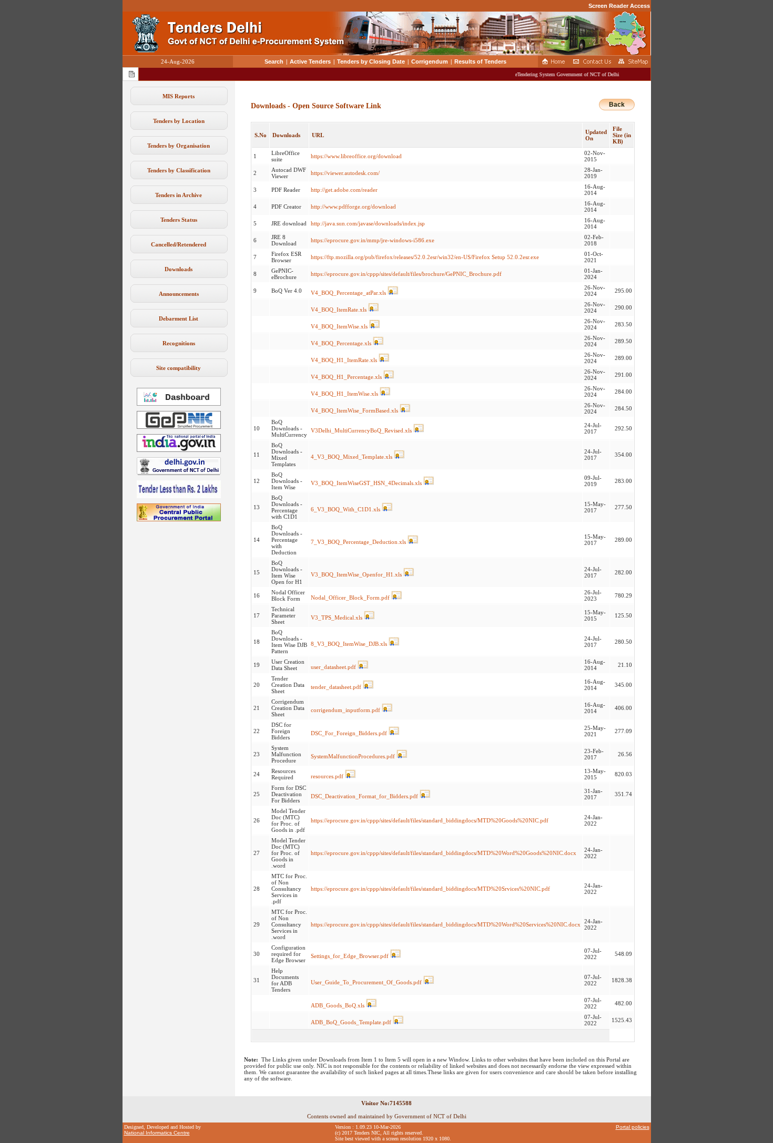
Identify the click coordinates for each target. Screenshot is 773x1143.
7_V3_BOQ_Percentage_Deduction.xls (358, 542)
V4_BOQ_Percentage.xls (341, 343)
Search (274, 61)
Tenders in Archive (178, 195)
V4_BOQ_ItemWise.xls (339, 326)
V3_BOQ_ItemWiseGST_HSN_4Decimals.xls (366, 483)
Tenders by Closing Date (371, 61)
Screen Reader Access (619, 6)
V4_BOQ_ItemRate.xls (339, 309)
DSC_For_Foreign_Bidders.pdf (349, 733)
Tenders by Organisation (178, 145)
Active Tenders (310, 61)
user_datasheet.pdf (333, 667)
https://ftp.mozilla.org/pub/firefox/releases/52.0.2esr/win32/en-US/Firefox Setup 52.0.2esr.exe (425, 257)
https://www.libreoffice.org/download (356, 156)
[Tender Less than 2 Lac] (179, 496)
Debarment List (178, 318)
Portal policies (632, 1127)
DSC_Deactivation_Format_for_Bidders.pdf (364, 796)
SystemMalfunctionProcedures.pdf (353, 756)
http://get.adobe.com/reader (344, 190)
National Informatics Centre (157, 1133)
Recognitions (178, 343)
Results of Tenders (480, 61)
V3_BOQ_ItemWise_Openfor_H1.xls (356, 574)
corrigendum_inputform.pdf (345, 710)
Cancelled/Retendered (178, 244)
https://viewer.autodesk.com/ (345, 173)
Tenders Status (178, 220)
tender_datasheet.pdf (336, 687)
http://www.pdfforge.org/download (353, 206)
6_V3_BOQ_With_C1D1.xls (345, 509)
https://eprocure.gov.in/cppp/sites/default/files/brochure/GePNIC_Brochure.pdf (406, 274)
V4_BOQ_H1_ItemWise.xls (344, 393)
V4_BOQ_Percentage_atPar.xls (348, 293)
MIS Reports (178, 96)
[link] (179, 427)
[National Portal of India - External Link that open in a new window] (179, 450)
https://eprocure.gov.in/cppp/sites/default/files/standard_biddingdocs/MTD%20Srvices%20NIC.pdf (430, 888)
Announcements (179, 294)
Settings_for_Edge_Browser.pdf (350, 956)
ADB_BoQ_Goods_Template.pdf (351, 1022)
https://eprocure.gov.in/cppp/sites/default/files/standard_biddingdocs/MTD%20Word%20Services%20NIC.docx (446, 924)
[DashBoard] (179, 403)
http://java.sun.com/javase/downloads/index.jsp (368, 223)
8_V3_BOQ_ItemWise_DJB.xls (349, 644)
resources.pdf (327, 776)
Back (617, 104)
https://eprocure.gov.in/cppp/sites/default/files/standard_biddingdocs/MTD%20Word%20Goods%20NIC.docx (443, 853)
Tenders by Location (179, 121)
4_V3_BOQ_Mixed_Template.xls (351, 457)
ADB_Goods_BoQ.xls (337, 1005)
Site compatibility (178, 368)
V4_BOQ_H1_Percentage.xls (346, 377)
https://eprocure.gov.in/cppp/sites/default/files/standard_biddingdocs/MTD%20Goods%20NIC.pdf (429, 820)
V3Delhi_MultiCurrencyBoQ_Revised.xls (361, 430)
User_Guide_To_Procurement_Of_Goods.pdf (366, 982)
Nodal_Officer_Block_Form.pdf (350, 597)
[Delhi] (179, 473)
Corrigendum (429, 61)
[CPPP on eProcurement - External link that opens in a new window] (179, 519)
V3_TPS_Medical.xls (336, 617)
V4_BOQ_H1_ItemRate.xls (344, 360)
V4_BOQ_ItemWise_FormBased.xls (354, 410)
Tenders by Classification (178, 170)
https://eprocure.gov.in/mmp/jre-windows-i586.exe (372, 240)
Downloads (178, 269)
